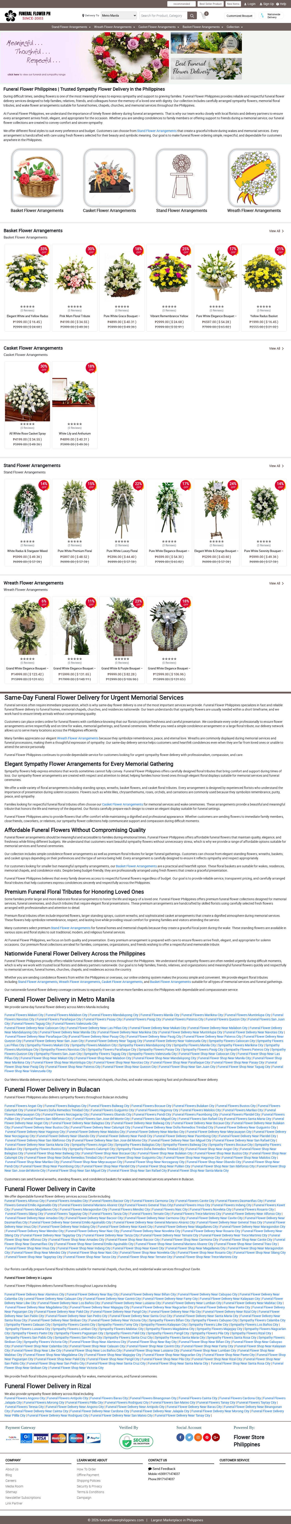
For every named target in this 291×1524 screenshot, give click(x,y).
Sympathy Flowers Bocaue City (231, 1144)
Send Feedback (164, 1468)
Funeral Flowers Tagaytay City (66, 1213)
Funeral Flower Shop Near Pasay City (238, 1062)
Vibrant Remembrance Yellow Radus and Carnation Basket (169, 318)
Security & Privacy (89, 1486)
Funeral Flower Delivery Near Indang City (67, 1226)
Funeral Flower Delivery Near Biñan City (148, 1294)
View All (274, 231)
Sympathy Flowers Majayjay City (219, 1329)
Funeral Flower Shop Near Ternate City (145, 1257)
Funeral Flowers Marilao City (243, 1110)
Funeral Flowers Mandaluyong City (114, 1015)
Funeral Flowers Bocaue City (151, 1106)
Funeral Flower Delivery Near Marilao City (156, 1131)
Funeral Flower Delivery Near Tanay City (182, 1415)
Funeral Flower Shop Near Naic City (93, 1252)
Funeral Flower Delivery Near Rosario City (211, 1231)
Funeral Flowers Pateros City (183, 1019)
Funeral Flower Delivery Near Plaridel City (247, 1136)
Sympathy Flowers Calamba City (263, 1320)
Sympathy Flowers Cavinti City (74, 1324)
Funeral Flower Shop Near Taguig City (244, 1066)
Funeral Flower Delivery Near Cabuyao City (208, 1294)
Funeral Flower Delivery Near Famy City (170, 1298)
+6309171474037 (169, 1474)
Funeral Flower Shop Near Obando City (214, 1162)
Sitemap (11, 1492)
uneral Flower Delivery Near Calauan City (53, 1298)
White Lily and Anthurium (75, 433)
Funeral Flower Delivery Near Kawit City (125, 1226)
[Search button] (192, 15)
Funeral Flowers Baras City (109, 1398)
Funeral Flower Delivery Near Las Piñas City (97, 1028)
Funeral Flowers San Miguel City (154, 1118)
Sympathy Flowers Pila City (210, 1333)
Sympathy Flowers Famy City (118, 1324)
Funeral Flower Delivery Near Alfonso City (252, 1213)
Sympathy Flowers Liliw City (208, 1324)
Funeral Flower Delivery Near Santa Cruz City (141, 1316)
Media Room (14, 1486)
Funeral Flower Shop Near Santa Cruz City (116, 1363)
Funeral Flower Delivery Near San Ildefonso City (38, 1140)
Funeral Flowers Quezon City (226, 1019)
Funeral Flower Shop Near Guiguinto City (133, 1157)
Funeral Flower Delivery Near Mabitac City (253, 1303)
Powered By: (244, 1427)
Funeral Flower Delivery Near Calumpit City (100, 1127)
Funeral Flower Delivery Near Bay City (93, 1294)
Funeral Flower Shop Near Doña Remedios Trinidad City (64, 1157)
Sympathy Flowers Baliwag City (185, 1144)
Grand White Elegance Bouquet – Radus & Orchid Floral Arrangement (27, 670)
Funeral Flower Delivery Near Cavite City (215, 1218)
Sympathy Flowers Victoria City (46, 1342)
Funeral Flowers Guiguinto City (112, 1110)
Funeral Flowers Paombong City (195, 1114)
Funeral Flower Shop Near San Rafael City (137, 1170)
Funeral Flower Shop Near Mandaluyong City (164, 1058)
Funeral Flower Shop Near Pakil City (60, 1359)
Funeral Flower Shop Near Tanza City (90, 1257)
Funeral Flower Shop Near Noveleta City (148, 1252)
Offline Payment (88, 1475)
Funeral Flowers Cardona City (240, 1398)
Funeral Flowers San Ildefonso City (46, 1118)
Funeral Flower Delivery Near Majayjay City (100, 1307)
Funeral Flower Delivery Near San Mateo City (122, 1415)
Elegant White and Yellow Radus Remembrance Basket (27, 318)
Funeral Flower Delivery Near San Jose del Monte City (110, 1140)
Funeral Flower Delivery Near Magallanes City (186, 1226)
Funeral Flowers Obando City (111, 1114)
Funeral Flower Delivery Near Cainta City (40, 1411)
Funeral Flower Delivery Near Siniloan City (58, 1320)
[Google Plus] (216, 1437)
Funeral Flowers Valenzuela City (75, 1023)
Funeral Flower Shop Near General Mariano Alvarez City (174, 1244)
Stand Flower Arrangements (156, 131)
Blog (8, 1475)
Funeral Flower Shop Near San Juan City (187, 1066)
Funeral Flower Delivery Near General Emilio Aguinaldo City (71, 1222)
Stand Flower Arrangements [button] (69, 27)
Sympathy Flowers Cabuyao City (215, 1320)
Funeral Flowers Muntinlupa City (248, 1015)
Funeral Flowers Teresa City (24, 1407)
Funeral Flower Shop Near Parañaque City (180, 1062)
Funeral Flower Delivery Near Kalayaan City (230, 1298)
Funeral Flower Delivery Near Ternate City (169, 1235)
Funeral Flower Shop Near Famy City (207, 1346)
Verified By (128, 1427)
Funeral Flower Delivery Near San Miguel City (180, 1140)
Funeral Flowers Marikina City (202, 1015)
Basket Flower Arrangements (136, 866)
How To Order (86, 1469)
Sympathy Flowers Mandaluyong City (145, 1045)
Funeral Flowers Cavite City (195, 1200)
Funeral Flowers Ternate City (150, 1213)
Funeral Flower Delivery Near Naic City (92, 1231)
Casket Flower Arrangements (122, 804)
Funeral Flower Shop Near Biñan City (204, 1342)
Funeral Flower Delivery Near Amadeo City (34, 1218)
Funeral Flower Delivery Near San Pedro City (77, 1316)
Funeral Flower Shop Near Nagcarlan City (172, 1354)
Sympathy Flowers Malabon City (94, 1045)
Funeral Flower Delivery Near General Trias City (229, 1222)
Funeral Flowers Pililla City (84, 1402)
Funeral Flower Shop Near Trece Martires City (205, 1257)
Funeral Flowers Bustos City (236, 1106)
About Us (11, 1469)
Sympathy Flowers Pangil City (168, 1333)
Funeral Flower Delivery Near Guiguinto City (246, 1127)
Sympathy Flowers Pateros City (247, 1049)
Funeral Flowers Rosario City (254, 1209)
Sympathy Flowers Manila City (194, 1045)
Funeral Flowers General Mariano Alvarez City (91, 1205)
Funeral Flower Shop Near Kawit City (138, 1248)
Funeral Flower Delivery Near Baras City (194, 1407)
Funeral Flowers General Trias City (149, 1205)
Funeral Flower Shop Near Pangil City (114, 1359)
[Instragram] (198, 1437)
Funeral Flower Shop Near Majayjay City (113, 1354)
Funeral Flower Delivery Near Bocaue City (201, 1123)
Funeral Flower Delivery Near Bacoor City (94, 1218)
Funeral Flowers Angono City (25, 1398)
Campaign (84, 1497)
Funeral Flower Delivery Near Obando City (66, 1136)
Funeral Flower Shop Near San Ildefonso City (223, 1166)
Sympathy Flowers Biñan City (169, 1320)
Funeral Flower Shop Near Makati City (47, 1058)
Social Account (188, 1427)
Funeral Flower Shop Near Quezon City (130, 1066)
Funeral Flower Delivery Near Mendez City (35, 1231)
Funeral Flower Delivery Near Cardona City (99, 1411)
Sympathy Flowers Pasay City (159, 1049)
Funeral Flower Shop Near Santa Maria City (198, 1170)
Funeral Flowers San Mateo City (173, 1402)
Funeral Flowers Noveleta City (211, 1209)
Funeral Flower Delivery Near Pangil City (119, 1311)
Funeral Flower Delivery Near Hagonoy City (35, 1131)
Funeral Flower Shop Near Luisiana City (151, 1350)
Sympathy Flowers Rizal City (251, 1333)
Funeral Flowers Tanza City (109, 1213)
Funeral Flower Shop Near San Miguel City (77, 1170)
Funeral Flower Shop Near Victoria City (77, 1367)
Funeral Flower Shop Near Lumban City (208, 1350)
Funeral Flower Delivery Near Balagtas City (80, 1123)
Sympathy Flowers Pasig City (202, 1049)
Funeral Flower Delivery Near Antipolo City (135, 1407)
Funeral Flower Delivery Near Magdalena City (36, 1307)
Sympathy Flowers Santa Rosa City (231, 1337)
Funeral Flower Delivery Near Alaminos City (35, 1294)
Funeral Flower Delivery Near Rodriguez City (58, 1415)
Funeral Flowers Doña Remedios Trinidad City (57, 1110)
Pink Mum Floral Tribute (75, 316)
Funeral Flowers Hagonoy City (157, 1110)
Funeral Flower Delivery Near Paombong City (185, 1136)
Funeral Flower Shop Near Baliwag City (52, 1153)
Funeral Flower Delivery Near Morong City (220, 1411)
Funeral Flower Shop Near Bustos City (221, 1153)
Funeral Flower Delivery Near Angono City (75, 1407)
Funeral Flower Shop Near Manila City (224, 1058)
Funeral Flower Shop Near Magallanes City (196, 1248)
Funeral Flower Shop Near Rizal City (217, 1359)
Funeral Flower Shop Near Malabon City (103, 1058)
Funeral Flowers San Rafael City (201, 1118)
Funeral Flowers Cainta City (198, 1398)
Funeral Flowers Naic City (170, 1209)
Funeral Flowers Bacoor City (110, 1200)
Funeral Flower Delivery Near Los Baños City (69, 1303)
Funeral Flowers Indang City (232, 1205)
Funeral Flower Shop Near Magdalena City (53, 1354)
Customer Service (234, 1460)
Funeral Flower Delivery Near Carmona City (155, 1218)
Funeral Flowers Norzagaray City (66, 1114)
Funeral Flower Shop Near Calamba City (40, 1346)
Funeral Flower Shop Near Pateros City (73, 1066)
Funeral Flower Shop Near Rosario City (205, 1252)
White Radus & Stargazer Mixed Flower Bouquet (27, 553)
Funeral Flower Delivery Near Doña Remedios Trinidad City (173, 1127)
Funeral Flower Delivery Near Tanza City (111, 1235)
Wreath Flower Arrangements (77, 738)
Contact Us (157, 1460)
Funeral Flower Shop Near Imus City (30, 1248)
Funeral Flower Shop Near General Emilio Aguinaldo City (94, 1244)
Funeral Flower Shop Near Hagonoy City (192, 1157)
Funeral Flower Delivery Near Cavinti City (112, 1298)
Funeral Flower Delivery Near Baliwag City (141, 1123)
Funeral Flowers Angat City (24, 1106)
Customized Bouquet (239, 15)
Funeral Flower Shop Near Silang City (260, 1252)
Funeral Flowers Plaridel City (240, 1114)
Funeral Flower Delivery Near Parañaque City (36, 1036)
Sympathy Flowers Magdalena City (170, 1329)
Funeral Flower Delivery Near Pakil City (62, 1311)
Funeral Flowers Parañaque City (59, 1019)
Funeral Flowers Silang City (24, 1213)
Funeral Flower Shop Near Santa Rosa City (241, 1363)
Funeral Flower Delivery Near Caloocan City (35, 1028)
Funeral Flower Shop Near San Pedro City (56, 1363)
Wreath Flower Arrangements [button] (113, 27)
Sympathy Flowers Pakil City (125, 1333)
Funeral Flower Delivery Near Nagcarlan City (162, 1307)
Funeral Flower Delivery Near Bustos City (40, 1127)
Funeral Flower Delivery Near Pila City (175, 1311)
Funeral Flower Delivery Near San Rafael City (244, 1140)
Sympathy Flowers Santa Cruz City (128, 1337)
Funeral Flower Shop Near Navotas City (121, 1062)
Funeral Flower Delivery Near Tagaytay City (51, 1235)
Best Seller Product (211, 3)
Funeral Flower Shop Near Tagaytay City (34, 1257)
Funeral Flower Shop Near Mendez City (39, 1252)
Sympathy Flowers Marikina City (240, 1045)
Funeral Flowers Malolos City (201, 1110)
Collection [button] (233, 27)
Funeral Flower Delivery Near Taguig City (114, 1041)
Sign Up (268, 4)
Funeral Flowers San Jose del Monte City (101, 1118)
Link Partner (14, 1503)
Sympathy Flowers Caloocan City (232, 1041)
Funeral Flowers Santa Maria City (248, 1118)
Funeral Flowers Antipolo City (67, 1398)
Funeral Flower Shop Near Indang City (84, 1248)
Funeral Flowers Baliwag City (109, 1106)
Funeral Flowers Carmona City (153, 1200)
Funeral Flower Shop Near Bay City (152, 1342)
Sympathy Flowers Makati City (48, 1045)
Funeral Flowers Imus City (192, 1205)
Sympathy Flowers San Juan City (58, 1054)
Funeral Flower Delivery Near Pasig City (154, 1036)
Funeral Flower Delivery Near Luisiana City (131, 1303)
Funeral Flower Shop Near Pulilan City (164, 1166)
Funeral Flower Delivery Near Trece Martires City (234, 1235)
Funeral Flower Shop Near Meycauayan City (92, 1162)
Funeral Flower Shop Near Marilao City (32, 1162)
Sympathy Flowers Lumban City (74, 1329)
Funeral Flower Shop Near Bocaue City (109, 1153)
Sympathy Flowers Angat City (92, 1144)
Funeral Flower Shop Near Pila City (166, 1359)
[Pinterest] (207, 1437)
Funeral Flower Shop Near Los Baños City (93, 1350)
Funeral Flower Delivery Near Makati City (158, 1028)
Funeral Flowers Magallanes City (35, 1209)
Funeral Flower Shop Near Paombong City (50, 1166)
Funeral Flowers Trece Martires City (196, 1213)
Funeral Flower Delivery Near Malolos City (96, 1131)
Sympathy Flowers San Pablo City (29, 1337)
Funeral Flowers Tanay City (216, 1402)
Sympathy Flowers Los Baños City (254, 1324)
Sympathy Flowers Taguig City (105, 1054)
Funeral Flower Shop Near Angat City (212, 1149)
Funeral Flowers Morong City (44, 1402)
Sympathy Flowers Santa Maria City (180, 1337)
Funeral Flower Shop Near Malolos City (249, 1157)
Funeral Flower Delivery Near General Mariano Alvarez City (154, 1222)
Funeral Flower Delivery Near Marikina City (127, 1032)
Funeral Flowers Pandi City (152, 1114)
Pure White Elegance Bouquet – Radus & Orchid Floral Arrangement (169, 553)
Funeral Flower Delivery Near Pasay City (97, 1036)
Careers (10, 1480)
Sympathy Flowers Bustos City (45, 1149)
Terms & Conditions (90, 1492)
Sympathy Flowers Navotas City (63, 1049)
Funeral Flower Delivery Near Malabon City (218, 1028)
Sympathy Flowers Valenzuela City (152, 1054)
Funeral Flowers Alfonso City (25, 1200)
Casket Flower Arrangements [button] (157, 27)
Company (12, 1460)
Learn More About (92, 1460)
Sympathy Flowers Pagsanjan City (79, 1333)
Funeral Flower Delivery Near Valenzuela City (175, 1041)
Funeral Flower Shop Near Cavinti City (153, 1346)
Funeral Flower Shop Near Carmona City (190, 1239)
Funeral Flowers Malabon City (67, 1015)
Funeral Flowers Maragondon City (84, 1209)
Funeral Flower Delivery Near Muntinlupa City (190, 1032)
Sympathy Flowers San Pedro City (78, 1337)
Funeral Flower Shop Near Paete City (229, 1354)
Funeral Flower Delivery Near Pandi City (124, 1136)
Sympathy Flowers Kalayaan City (163, 1324)
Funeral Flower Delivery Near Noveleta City (151, 1231)
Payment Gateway (20, 1427)
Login (252, 4)
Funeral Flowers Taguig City (31, 1023)
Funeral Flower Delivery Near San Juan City (54, 1041)
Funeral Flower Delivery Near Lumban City (192, 1303)
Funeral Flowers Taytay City (256, 1402)
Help (283, 4)
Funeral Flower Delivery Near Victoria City (118, 1320)
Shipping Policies (88, 1480)
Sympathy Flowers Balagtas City (138, 1144)
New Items (233, 3)
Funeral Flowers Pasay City (103, 1019)
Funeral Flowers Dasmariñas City (239, 1200)
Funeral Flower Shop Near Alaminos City (98, 1342)
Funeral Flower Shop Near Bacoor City (133, 1239)
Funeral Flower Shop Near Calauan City (97, 1346)
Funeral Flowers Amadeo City (67, 1200)
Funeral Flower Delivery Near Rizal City (230, 1311)
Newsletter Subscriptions (23, 1497)
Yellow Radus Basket (264, 316)
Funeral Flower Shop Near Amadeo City (76, 1239)
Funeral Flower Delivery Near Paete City (222, 1307)
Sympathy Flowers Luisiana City (27, 1329)
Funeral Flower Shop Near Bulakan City (165, 1153)
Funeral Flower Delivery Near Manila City (68, 1032)
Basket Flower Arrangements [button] (201, 27)
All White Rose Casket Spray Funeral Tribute (27, 435)
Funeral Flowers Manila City (159, 1015)
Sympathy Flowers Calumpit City (92, 1149)
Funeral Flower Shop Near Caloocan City (207, 1054)
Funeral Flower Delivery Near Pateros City (213, 1036)
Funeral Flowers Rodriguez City (127, 1402)
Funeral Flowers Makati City (24, 1015)
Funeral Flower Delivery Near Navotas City (253, 1032)
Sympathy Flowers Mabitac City (121, 1329)
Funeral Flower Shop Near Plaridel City (108, 1166)
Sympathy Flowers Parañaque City (112, 1049)
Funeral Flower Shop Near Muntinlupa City (62, 1062)
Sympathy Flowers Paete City (32, 1333)
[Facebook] (180, 1437)
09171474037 (166, 1479)
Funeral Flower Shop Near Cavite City (246, 1239)
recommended (181, 3)
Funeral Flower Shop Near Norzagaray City (155, 1162)
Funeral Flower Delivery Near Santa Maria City (37, 1144)
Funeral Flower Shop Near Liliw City (37, 1350)
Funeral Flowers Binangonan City (153, 1398)
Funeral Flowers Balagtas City (66, 1106)
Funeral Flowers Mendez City (130, 1209)
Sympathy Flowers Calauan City (28, 1324)
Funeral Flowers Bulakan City (193, 1106)
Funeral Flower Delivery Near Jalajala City (160, 1411)
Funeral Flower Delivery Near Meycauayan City (219, 1131)
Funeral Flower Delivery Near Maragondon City (252, 1226)
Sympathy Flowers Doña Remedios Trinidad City (150, 1149)
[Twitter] (189, 1437)
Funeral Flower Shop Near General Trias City (246, 1244)
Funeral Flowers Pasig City (142, 1019)
